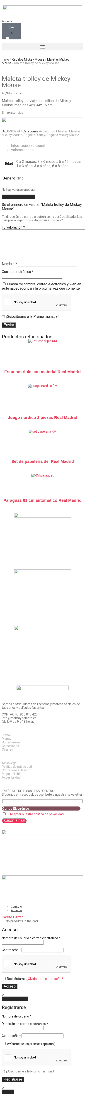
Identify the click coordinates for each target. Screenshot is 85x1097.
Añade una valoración (18, 197)
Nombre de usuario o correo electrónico (31, 938)
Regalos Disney (34, 135)
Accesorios (47, 131)
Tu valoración (13, 227)
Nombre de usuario (16, 1016)
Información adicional (28, 145)
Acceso (10, 986)
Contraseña (11, 950)
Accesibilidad (11, 777)
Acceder (8, 21)
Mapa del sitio (12, 774)
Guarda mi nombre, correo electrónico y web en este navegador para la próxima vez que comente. (41, 286)
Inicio (5, 59)
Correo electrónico (18, 272)
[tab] (47, 145)
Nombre (9, 264)
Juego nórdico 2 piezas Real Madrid (42, 418)
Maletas (62, 131)
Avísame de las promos (31, 1044)
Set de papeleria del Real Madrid (42, 461)
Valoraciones (22, 150)
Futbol (6, 735)
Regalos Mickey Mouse (28, 59)
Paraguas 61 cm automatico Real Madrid (42, 500)
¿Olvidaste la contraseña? (44, 979)
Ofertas (7, 749)
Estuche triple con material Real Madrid (42, 372)
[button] (42, 46)
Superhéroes (11, 742)
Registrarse (13, 1079)
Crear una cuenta (15, 999)
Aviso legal (9, 763)
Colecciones (10, 746)
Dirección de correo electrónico (25, 1024)
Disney (6, 738)
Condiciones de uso (15, 770)
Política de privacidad (17, 766)
